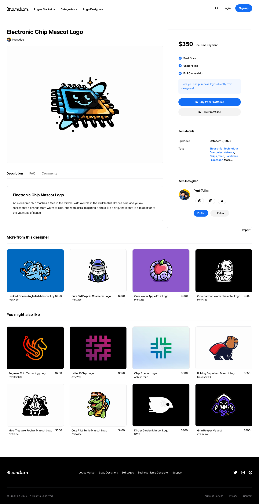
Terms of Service (213, 495)
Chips (213, 156)
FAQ (32, 173)
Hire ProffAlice (211, 111)
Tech (221, 156)
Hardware (231, 156)
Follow (220, 213)
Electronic (216, 148)
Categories (68, 9)
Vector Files (190, 65)
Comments (49, 173)
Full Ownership (192, 73)
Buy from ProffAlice (211, 101)
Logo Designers (93, 9)
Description (15, 173)
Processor (216, 159)
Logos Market (43, 9)
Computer (216, 152)
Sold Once (189, 58)
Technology (231, 148)
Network (229, 152)
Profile (200, 213)
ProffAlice (18, 39)
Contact (247, 495)
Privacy (233, 495)
